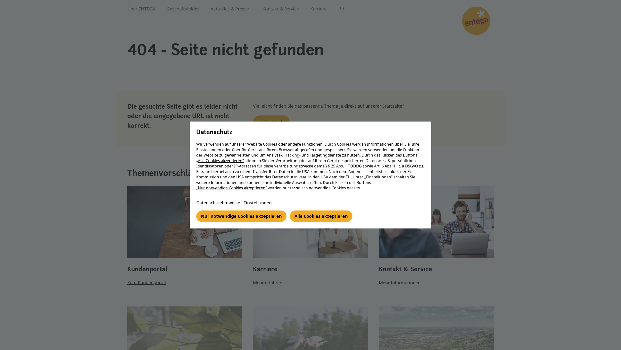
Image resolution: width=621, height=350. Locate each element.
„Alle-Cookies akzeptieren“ (220, 160)
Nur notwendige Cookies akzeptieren (241, 216)
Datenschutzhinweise (218, 203)
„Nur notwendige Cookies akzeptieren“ (231, 188)
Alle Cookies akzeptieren (321, 216)
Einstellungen (258, 203)
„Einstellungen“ (378, 177)
